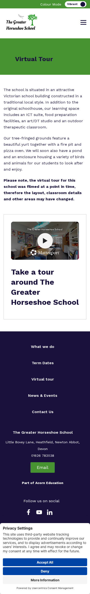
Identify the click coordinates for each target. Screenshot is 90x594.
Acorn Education (49, 483)
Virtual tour (42, 379)
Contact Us (43, 411)
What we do (42, 346)
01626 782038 (42, 455)
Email (42, 467)
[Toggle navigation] (83, 22)
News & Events (42, 395)
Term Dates (43, 363)
